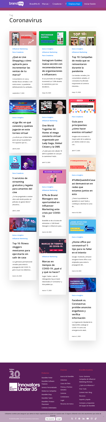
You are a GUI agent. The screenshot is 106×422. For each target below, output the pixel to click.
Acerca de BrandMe (67, 376)
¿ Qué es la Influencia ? (87, 385)
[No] (103, 416)
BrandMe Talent (47, 398)
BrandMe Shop (47, 394)
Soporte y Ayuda (84, 399)
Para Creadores (17, 52)
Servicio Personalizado (49, 387)
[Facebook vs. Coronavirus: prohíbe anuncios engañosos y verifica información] (82, 309)
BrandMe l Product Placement (48, 403)
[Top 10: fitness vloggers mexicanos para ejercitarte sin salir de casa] (22, 249)
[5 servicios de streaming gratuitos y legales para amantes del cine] (22, 185)
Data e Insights (47, 49)
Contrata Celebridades (49, 408)
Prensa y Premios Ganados (66, 388)
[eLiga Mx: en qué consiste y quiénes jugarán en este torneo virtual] (22, 126)
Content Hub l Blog (85, 392)
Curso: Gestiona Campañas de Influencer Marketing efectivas (87, 379)
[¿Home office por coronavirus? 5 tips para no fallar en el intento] (82, 247)
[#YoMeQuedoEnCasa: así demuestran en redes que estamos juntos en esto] (82, 187)
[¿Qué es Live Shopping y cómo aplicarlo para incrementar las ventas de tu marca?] (22, 64)
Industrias (63, 380)
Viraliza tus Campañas (49, 391)
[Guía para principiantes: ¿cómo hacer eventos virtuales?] (82, 127)
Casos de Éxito (65, 383)
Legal (62, 400)
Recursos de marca (66, 404)
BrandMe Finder (47, 378)
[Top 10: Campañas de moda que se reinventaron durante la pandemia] (82, 63)
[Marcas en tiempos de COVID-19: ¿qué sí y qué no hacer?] (52, 267)
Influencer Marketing (20, 49)
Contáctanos (64, 397)
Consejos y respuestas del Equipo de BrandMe (87, 404)
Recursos (82, 396)
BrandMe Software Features (48, 382)
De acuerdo (50, 419)
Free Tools (82, 389)
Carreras (63, 393)
